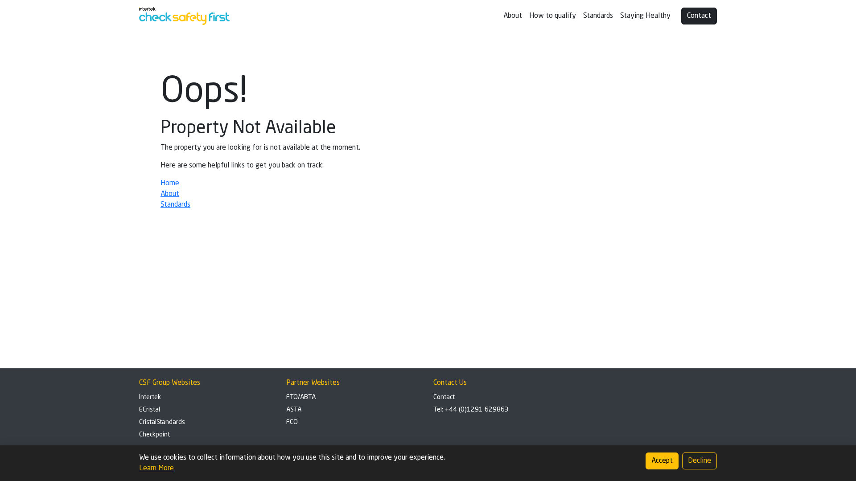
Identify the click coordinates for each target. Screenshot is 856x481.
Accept (662, 461)
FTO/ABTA (301, 397)
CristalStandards (162, 422)
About (512, 16)
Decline (699, 461)
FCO (292, 422)
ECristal (149, 410)
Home (169, 183)
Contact (699, 16)
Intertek (150, 397)
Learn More (156, 468)
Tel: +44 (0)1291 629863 (471, 410)
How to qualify (552, 16)
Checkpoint (154, 435)
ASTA (293, 410)
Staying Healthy (645, 16)
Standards (598, 16)
